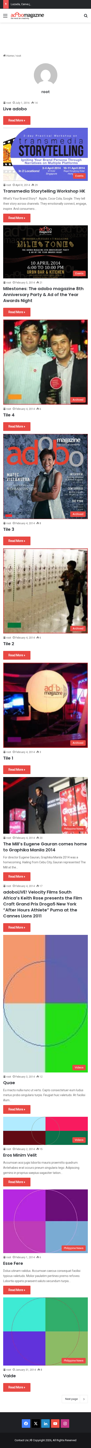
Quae (9, 1083)
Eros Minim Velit (20, 1155)
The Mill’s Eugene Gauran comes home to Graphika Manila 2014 (45, 847)
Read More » (16, 120)
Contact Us (21, 1440)
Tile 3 (8, 529)
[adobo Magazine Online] (27, 16)
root (45, 91)
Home (10, 55)
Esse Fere (13, 1263)
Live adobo (15, 109)
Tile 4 (9, 415)
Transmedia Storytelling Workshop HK (44, 191)
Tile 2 (8, 644)
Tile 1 (8, 758)
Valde (9, 1376)
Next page (71, 1399)
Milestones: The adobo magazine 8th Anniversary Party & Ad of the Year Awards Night (43, 295)
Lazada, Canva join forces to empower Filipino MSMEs (44, 4)
